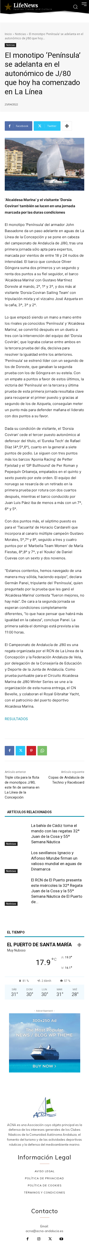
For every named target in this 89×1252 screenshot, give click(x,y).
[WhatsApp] (42, 750)
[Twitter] (20, 750)
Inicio (8, 34)
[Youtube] (61, 1239)
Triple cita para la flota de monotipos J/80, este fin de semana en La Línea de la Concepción (22, 787)
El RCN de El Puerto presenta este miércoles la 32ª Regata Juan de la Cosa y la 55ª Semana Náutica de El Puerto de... (57, 891)
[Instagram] (38, 1239)
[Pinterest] (31, 750)
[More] (67, 126)
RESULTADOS (16, 719)
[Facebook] (9, 750)
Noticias (20, 34)
